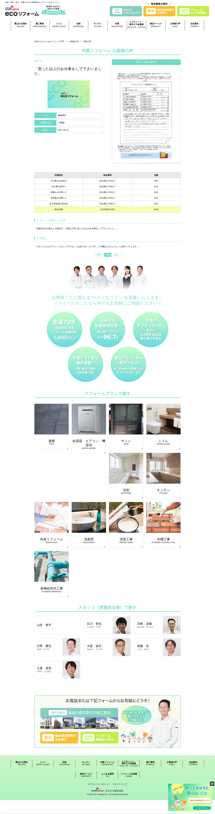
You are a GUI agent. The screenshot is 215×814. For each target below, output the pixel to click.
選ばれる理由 (20, 24)
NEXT (116, 255)
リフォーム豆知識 (129, 775)
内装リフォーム (107, 763)
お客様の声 (175, 24)
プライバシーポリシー (99, 784)
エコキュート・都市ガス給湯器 (137, 24)
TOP (107, 255)
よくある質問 (107, 775)
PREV (99, 255)
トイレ (59, 24)
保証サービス (156, 24)
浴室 (79, 24)
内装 (117, 24)
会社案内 (194, 24)
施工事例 (40, 24)
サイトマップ (121, 784)
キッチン (98, 24)
